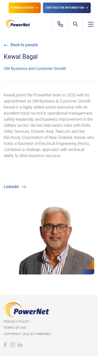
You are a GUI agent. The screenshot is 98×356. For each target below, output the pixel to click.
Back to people (24, 44)
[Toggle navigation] (90, 24)
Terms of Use (15, 327)
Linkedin (12, 186)
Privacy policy (16, 321)
